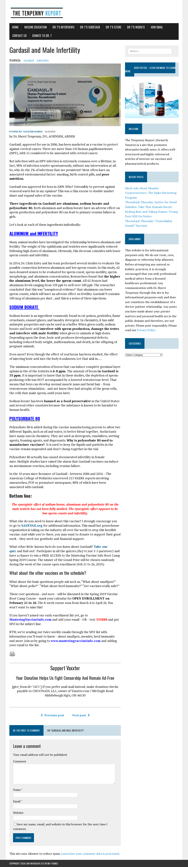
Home (15, 27)
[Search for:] (150, 51)
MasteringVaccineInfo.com (30, 619)
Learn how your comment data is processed (90, 854)
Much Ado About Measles (142, 188)
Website (18, 813)
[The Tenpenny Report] (94, 11)
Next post (79, 715)
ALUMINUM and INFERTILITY (33, 233)
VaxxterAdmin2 (33, 131)
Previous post (54, 715)
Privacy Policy (146, 330)
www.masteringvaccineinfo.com (75, 641)
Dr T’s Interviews (63, 27)
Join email (157, 27)
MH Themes (53, 863)
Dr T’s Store (113, 27)
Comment (19, 761)
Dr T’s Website (136, 27)
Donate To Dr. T (42, 35)
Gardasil (29, 60)
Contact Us (19, 35)
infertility (43, 60)
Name (17, 790)
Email (17, 801)
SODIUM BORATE (24, 307)
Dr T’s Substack (90, 27)
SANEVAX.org (32, 525)
